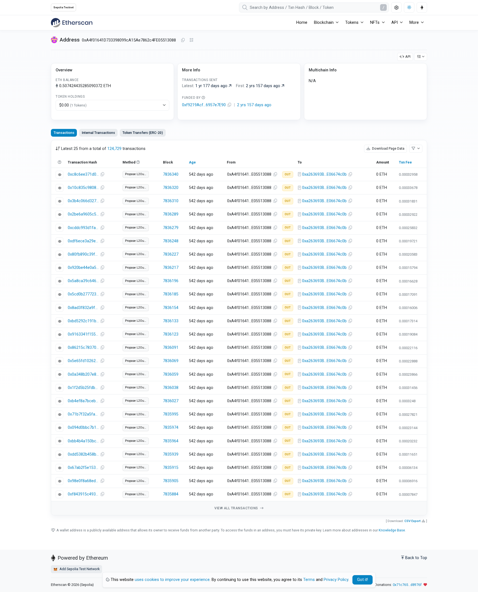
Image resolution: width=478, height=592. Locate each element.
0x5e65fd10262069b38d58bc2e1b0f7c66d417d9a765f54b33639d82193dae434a (83, 361)
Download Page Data (387, 148)
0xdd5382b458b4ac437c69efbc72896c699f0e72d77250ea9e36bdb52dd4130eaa (83, 454)
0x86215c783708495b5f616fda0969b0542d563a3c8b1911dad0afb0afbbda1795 (83, 347)
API (408, 56)
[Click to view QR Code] (191, 40)
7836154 (170, 307)
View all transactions (236, 508)
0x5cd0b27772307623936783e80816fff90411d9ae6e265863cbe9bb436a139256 (83, 294)
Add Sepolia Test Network (79, 569)
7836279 (170, 227)
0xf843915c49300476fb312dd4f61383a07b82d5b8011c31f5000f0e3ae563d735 (83, 494)
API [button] (394, 22)
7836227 (170, 254)
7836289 (170, 214)
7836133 (170, 321)
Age (192, 162)
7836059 (170, 374)
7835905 (170, 481)
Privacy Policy (336, 579)
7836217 (170, 267)
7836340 (170, 174)
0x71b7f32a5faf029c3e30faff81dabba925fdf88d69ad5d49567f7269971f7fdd (83, 414)
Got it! (362, 579)
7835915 (170, 467)
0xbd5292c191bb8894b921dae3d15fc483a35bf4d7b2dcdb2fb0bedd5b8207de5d (83, 321)
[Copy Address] (182, 40)
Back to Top (416, 557)
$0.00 (73, 105)
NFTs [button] (375, 22)
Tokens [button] (351, 22)
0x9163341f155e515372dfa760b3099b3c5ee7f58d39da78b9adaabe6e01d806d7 (83, 334)
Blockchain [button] (324, 22)
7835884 (170, 494)
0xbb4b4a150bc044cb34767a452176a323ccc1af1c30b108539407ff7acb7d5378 (83, 441)
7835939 (170, 454)
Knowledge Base (392, 530)
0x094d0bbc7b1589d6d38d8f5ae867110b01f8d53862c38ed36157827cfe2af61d (83, 427)
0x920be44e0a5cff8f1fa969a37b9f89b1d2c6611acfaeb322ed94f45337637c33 (83, 267)
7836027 (170, 401)
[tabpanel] (239, 327)
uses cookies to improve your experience (172, 579)
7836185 (170, 294)
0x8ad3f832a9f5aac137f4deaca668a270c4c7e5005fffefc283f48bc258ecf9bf (83, 307)
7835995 (170, 414)
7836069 (170, 361)
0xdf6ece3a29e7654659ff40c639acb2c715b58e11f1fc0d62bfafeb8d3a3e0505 (83, 241)
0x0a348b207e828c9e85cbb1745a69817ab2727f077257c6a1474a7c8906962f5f (83, 374)
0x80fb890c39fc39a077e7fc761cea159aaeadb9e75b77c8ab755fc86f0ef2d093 (83, 254)
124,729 (114, 148)
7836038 (170, 387)
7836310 (170, 201)
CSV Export (412, 521)
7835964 (170, 441)
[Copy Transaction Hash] (102, 175)
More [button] (414, 22)
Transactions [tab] (64, 133)
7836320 (170, 187)
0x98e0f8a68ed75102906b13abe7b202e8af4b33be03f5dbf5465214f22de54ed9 (83, 481)
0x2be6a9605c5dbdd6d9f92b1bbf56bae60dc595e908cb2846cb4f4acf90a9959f (83, 214)
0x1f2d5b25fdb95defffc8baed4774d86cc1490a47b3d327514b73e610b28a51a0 (83, 387)
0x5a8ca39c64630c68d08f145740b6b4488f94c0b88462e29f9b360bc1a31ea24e (83, 281)
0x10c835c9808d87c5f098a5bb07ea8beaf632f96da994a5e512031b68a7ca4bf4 (83, 187)
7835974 (170, 427)
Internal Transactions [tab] (98, 133)
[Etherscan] (71, 23)
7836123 (170, 334)
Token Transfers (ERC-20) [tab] (143, 133)
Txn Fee (405, 162)
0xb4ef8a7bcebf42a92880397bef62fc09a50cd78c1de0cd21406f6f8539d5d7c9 (83, 401)
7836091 (170, 347)
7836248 (170, 241)
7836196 (170, 281)
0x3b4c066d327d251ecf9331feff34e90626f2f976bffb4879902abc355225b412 (83, 201)
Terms (309, 579)
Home (301, 22)
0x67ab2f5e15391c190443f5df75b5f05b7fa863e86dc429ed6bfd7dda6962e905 (83, 467)
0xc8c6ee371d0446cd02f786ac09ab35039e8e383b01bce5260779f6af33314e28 (83, 174)
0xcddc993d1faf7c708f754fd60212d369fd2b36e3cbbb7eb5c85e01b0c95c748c (83, 227)
